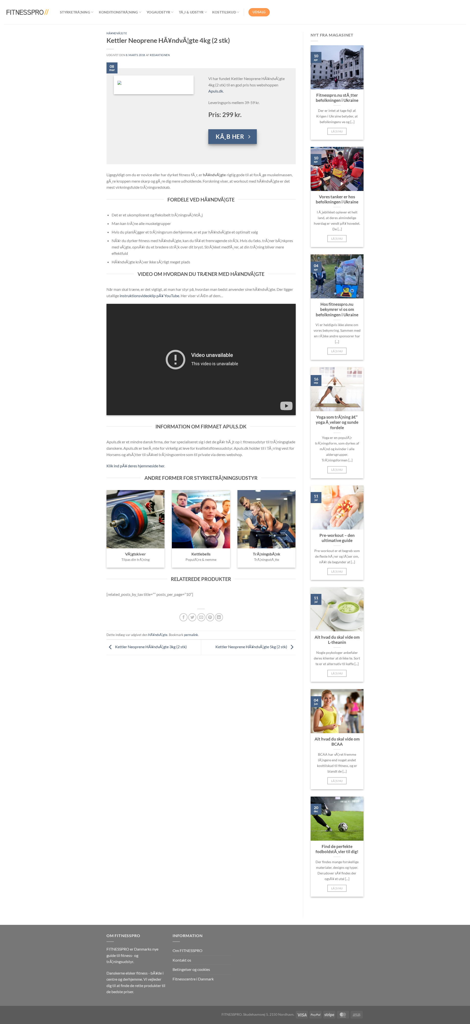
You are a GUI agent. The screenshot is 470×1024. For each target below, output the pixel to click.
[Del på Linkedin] (219, 617)
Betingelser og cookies (191, 969)
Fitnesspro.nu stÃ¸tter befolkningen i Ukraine (337, 98)
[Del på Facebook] (183, 617)
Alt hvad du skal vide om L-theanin (337, 640)
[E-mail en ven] (201, 617)
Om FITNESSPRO (187, 950)
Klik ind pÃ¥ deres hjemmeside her (135, 465)
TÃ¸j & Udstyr (191, 12)
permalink (191, 635)
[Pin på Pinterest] (210, 617)
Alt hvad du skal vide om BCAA (337, 742)
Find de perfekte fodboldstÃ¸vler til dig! (337, 849)
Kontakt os (182, 960)
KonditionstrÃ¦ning (118, 12)
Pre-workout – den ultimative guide (337, 538)
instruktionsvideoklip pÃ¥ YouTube (149, 295)
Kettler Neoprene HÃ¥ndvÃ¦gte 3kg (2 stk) (150, 647)
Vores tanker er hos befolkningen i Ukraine (337, 199)
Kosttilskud (224, 12)
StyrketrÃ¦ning (75, 12)
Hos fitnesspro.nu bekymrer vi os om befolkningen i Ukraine (337, 309)
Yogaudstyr (158, 12)
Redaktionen (160, 55)
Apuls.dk (215, 91)
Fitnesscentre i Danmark (193, 979)
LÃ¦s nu (337, 131)
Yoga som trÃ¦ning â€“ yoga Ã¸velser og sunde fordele (337, 422)
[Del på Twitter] (192, 617)
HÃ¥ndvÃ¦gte (116, 33)
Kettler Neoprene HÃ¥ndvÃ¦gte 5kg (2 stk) (251, 647)
